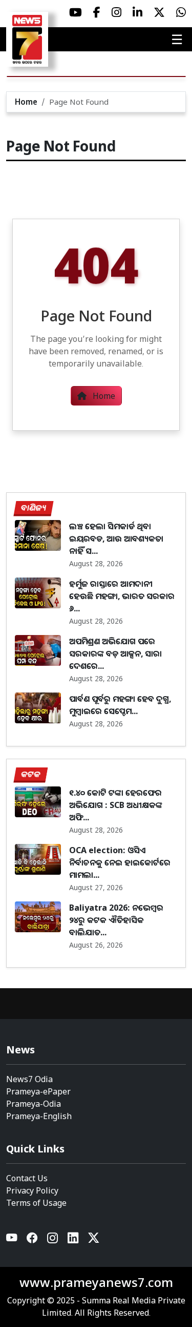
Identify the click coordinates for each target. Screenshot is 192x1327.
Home (26, 102)
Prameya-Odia (33, 1103)
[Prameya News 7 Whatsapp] (181, 12)
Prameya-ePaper (38, 1091)
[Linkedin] (74, 1240)
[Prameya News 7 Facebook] (97, 12)
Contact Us (27, 1178)
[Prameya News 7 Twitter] (159, 12)
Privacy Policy (32, 1190)
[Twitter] (93, 1240)
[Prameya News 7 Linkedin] (137, 12)
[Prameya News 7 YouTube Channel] (76, 12)
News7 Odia (29, 1079)
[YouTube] (12, 1240)
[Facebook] (33, 1240)
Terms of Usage (36, 1202)
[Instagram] (53, 1240)
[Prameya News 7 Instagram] (116, 12)
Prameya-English (39, 1116)
